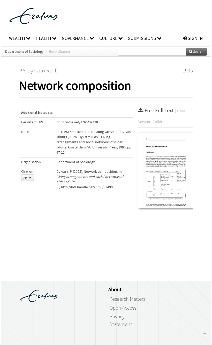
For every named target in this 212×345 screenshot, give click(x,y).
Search (197, 52)
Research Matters (127, 299)
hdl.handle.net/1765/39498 (77, 122)
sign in (195, 38)
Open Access (122, 308)
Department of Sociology (24, 52)
